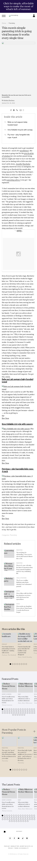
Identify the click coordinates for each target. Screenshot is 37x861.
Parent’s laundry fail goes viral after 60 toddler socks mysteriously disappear (24, 651)
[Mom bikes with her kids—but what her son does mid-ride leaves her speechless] (9, 595)
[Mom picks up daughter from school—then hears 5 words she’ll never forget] (9, 608)
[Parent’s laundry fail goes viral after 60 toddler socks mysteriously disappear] (25, 638)
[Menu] (4, 16)
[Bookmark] (23, 110)
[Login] (34, 16)
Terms (16, 848)
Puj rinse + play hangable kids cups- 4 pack (18, 470)
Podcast (4, 644)
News (18, 591)
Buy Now (5, 418)
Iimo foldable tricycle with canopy (20, 129)
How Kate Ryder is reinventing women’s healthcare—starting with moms (8, 650)
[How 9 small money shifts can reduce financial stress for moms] (9, 688)
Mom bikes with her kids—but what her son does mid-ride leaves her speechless (24, 596)
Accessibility (24, 848)
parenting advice (13, 180)
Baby (19, 694)
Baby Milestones (27, 703)
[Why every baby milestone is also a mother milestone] (25, 688)
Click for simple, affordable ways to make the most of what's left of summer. (18, 6)
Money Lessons (6, 694)
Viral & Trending (21, 578)
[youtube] (18, 838)
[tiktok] (22, 838)
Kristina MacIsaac (9, 100)
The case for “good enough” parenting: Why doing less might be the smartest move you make (9, 754)
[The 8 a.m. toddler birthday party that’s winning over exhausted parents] (9, 582)
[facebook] (14, 838)
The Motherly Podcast (9, 656)
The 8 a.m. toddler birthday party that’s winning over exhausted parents (24, 583)
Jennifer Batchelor (23, 164)
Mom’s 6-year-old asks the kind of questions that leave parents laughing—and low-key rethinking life (24, 569)
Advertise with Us (26, 846)
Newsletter (15, 846)
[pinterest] (27, 838)
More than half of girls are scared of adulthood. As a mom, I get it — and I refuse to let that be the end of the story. (25, 755)
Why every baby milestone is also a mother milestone (24, 699)
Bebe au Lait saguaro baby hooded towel (17, 380)
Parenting (12, 23)
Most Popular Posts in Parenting (14, 731)
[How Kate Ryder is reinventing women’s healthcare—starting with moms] (9, 638)
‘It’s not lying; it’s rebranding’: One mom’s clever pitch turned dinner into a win (24, 556)
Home (4, 23)
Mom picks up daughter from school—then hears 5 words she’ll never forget (24, 609)
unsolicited (24, 150)
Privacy (11, 848)
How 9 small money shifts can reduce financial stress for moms (8, 700)
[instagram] (10, 838)
